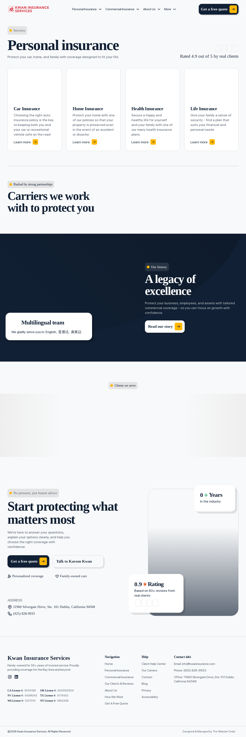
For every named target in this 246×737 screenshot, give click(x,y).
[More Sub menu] (174, 9)
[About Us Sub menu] (158, 9)
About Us (149, 9)
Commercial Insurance (120, 9)
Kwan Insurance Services (38, 658)
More (167, 9)
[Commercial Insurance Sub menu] (137, 9)
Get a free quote (214, 9)
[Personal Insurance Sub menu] (100, 9)
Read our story (160, 326)
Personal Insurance (84, 9)
